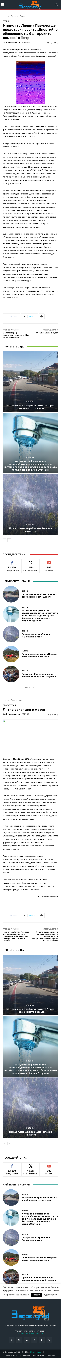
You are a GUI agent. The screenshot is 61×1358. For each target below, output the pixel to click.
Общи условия (36, 1352)
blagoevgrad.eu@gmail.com (30, 1333)
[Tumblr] (42, 1340)
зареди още (29, 687)
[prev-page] (4, 540)
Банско (25, 651)
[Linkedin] (27, 1340)
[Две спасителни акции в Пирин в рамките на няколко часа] (11, 654)
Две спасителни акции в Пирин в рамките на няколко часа (39, 655)
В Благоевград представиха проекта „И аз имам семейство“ (16, 335)
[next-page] (9, 540)
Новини (30, 402)
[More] (42, 316)
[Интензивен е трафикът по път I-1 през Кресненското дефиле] (30, 381)
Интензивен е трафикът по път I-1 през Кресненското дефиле (30, 407)
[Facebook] (11, 1340)
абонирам (49, 561)
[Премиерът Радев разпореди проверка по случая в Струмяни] (11, 674)
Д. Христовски (12, 42)
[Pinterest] (34, 1340)
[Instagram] (19, 1340)
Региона (14, 16)
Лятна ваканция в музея (46, 333)
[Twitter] (49, 1340)
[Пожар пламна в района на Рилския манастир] (30, 504)
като (12, 561)
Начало (6, 16)
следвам (30, 561)
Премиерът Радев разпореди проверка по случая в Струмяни (39, 675)
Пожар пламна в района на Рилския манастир (30, 530)
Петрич (23, 16)
